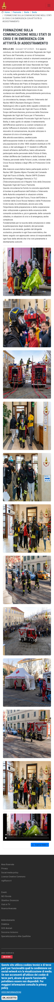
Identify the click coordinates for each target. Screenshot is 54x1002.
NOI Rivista (6, 896)
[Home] (4, 5)
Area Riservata (7, 864)
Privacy (4, 868)
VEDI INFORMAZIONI (11, 992)
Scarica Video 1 (41, 845)
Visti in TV (5, 904)
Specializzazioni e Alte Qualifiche (16, 936)
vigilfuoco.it (6, 880)
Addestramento (8, 920)
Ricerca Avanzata (8, 908)
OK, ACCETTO (9, 998)
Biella (26, 12)
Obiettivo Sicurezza (10, 900)
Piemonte (17, 12)
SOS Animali (6, 928)
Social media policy (9, 872)
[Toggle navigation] (48, 5)
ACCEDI (7, 957)
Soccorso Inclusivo (9, 932)
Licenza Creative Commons (13, 876)
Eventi (4, 892)
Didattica (5, 924)
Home (7, 12)
